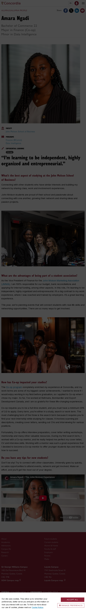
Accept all (72, 600)
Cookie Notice (37, 607)
